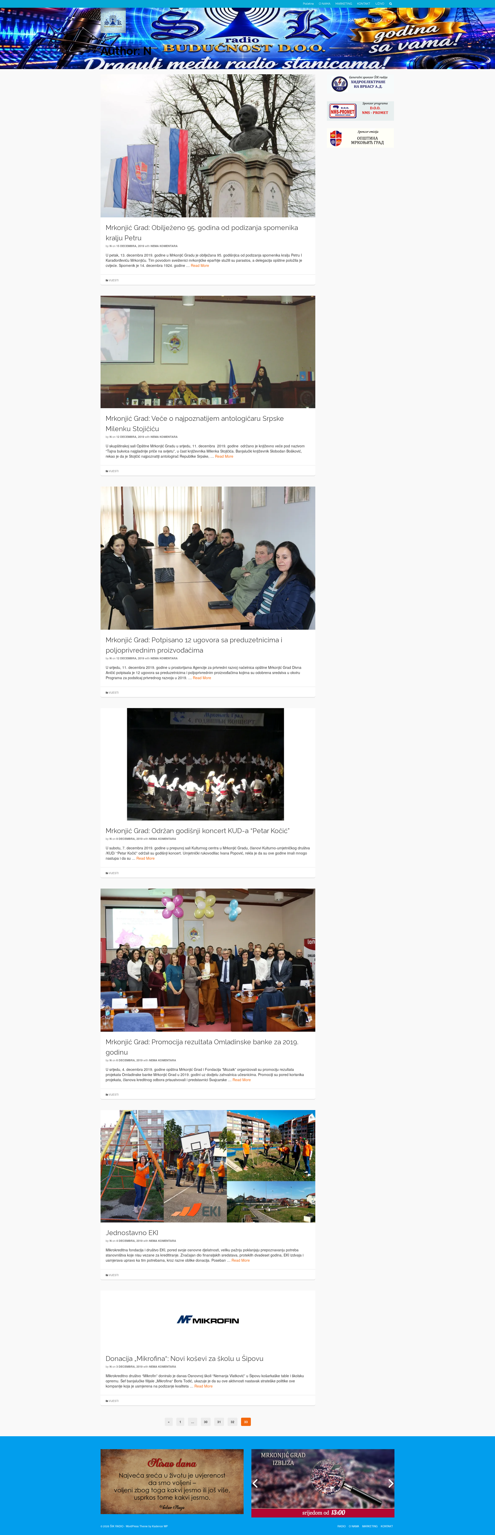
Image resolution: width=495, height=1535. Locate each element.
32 (232, 1421)
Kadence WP (160, 1526)
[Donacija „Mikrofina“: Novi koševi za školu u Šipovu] (207, 1318)
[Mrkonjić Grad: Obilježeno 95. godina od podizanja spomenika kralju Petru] (208, 145)
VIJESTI (114, 280)
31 (219, 1421)
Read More (200, 265)
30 (206, 1421)
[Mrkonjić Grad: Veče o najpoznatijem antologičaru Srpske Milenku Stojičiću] (208, 351)
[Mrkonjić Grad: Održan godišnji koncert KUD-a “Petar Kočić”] (208, 763)
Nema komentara (164, 246)
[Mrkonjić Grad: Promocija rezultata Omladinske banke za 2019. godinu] (208, 959)
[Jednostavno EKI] (208, 1165)
